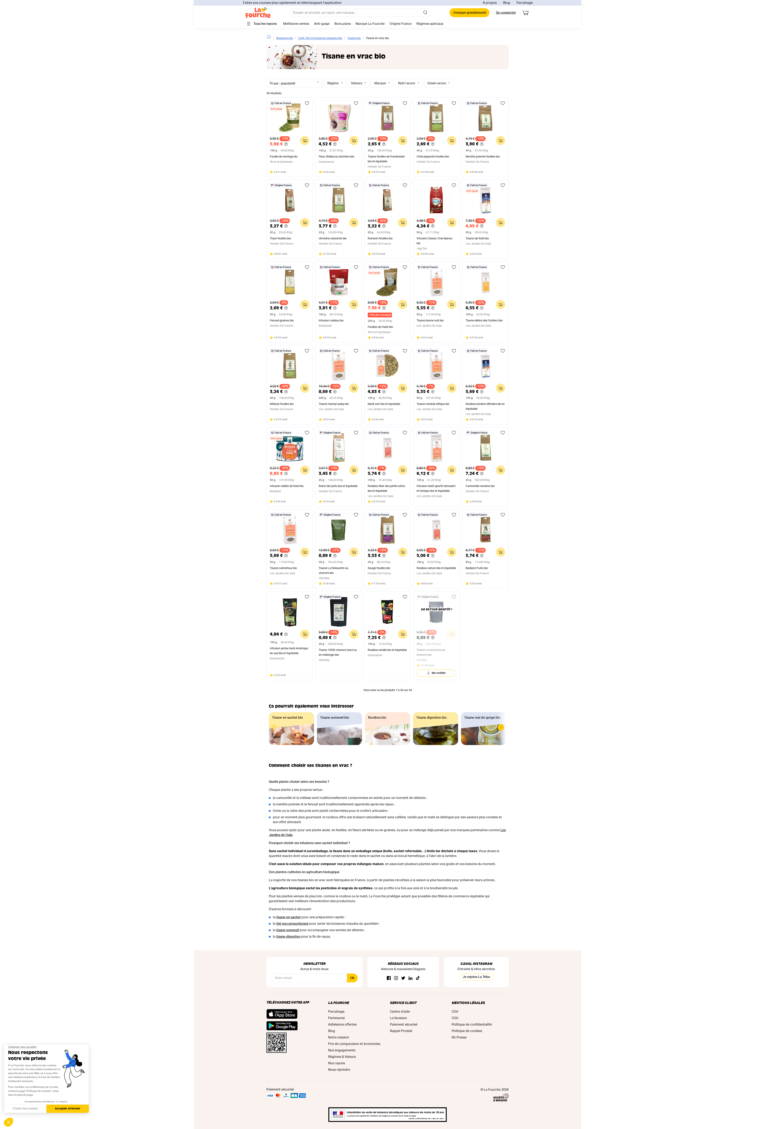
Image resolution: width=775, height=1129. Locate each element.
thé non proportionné (292, 923)
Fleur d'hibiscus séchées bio (336, 156)
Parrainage (524, 2)
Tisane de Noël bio (477, 238)
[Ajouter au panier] (304, 140)
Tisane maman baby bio (334, 404)
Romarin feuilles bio (380, 238)
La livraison (398, 1018)
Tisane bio (354, 38)
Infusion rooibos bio (331, 320)
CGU (455, 1018)
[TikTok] (417, 978)
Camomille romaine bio (480, 486)
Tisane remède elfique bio (433, 404)
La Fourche (338, 1003)
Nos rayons (336, 1063)
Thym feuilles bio (280, 238)
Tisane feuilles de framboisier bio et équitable (386, 159)
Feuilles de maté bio (380, 327)
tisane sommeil (287, 930)
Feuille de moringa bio (283, 156)
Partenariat (336, 1018)
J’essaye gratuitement (469, 12)
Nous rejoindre (339, 1069)
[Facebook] (388, 978)
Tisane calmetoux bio (283, 568)
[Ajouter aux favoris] (307, 103)
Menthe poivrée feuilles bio (483, 156)
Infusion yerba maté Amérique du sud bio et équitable (289, 651)
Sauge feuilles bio (379, 568)
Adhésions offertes (342, 1024)
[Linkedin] (410, 978)
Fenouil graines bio (282, 320)
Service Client (403, 1003)
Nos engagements (341, 1050)
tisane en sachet (288, 917)
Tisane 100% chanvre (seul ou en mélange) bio (338, 652)
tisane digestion (288, 936)
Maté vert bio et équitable (384, 404)
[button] (501, 727)
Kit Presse (459, 1037)
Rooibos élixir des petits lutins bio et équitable (386, 488)
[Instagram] (396, 978)
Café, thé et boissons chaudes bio (320, 38)
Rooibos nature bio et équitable (436, 568)
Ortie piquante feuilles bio (433, 156)
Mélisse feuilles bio (282, 404)
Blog (506, 2)
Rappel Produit (401, 1031)
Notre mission (338, 1037)
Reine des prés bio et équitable (338, 486)
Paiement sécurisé (403, 1024)
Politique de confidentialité (472, 1024)
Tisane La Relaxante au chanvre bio (333, 570)
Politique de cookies (467, 1031)
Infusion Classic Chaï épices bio (434, 241)
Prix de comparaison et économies (354, 1044)
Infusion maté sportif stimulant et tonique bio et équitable (436, 488)
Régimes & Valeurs (342, 1056)
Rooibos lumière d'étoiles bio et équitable (485, 406)
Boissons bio (284, 38)
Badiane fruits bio (477, 568)
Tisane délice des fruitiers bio (484, 320)
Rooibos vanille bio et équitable (387, 650)
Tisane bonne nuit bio (430, 320)
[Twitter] (403, 978)
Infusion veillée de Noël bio (287, 486)
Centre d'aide (400, 1011)
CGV (455, 1011)
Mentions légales (468, 1003)
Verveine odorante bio (333, 238)
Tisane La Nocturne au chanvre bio (431, 652)
